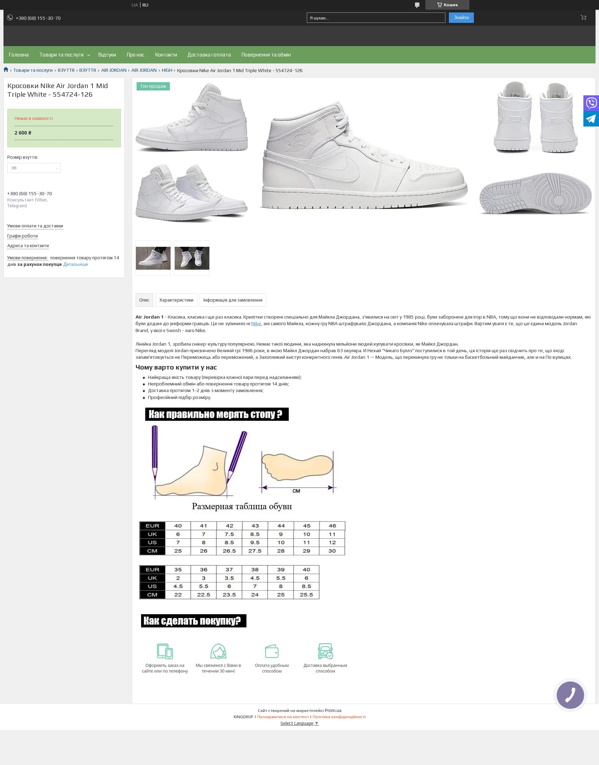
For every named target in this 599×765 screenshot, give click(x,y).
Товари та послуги (61, 55)
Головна (19, 55)
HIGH (167, 70)
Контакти (166, 55)
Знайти (461, 17)
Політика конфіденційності (339, 716)
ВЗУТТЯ (66, 70)
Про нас (136, 55)
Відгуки (107, 55)
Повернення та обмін (266, 55)
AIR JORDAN (114, 70)
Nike (256, 323)
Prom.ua (333, 710)
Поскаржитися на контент (283, 716)
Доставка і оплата (209, 55)
